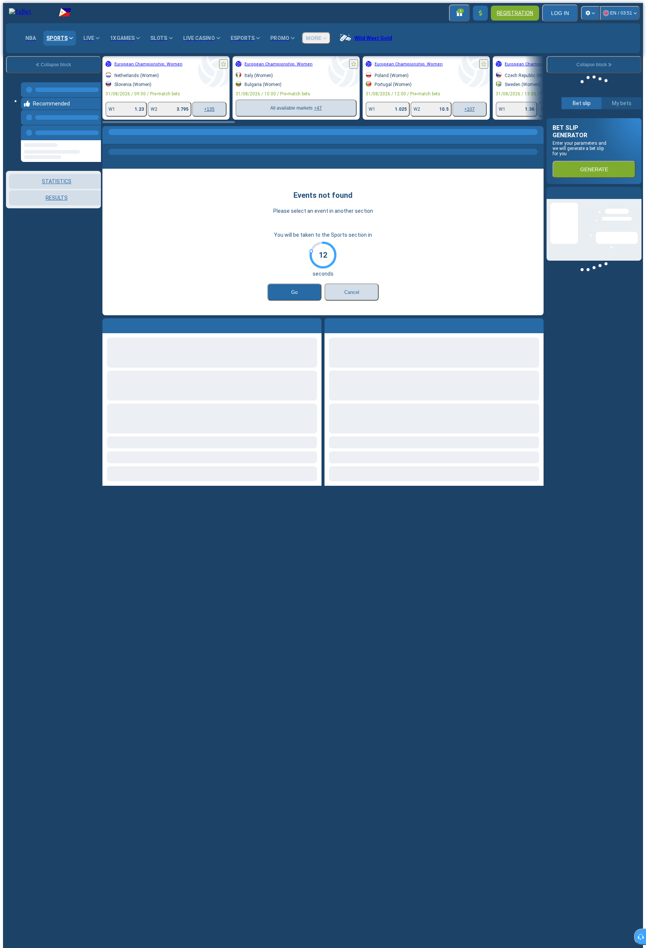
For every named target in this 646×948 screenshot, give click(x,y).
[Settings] (590, 13)
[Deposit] (480, 13)
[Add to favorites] (223, 64)
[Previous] (93, 131)
